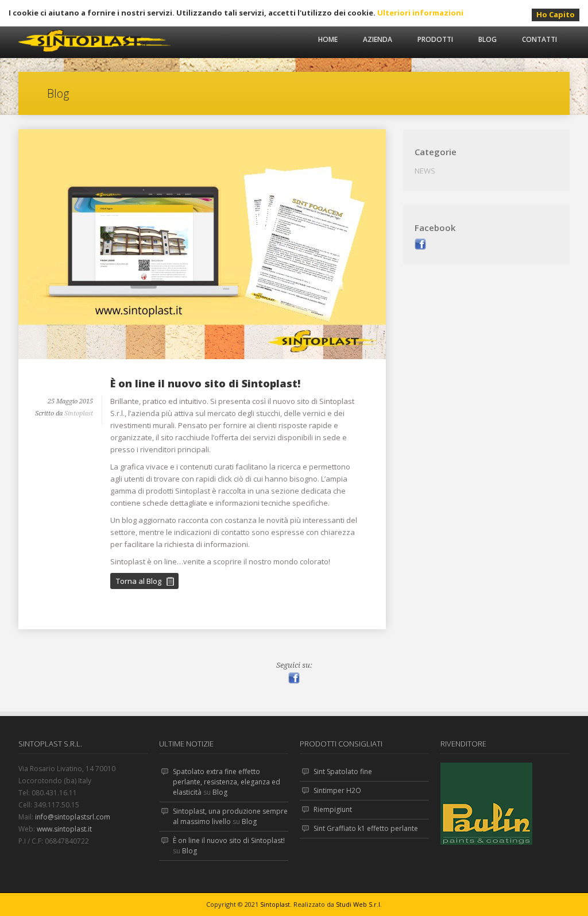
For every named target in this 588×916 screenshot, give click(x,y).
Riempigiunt (333, 809)
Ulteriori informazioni (420, 12)
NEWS (425, 171)
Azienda (377, 39)
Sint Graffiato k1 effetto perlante (366, 828)
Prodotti (435, 39)
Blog (487, 39)
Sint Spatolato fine (343, 771)
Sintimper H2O (337, 790)
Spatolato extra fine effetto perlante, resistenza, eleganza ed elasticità (226, 782)
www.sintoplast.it (64, 829)
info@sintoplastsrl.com (72, 817)
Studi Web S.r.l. (359, 904)
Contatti (539, 39)
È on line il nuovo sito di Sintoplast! (205, 383)
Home (328, 39)
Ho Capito (555, 14)
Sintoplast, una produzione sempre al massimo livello (230, 816)
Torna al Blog (138, 581)
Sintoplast (78, 413)
